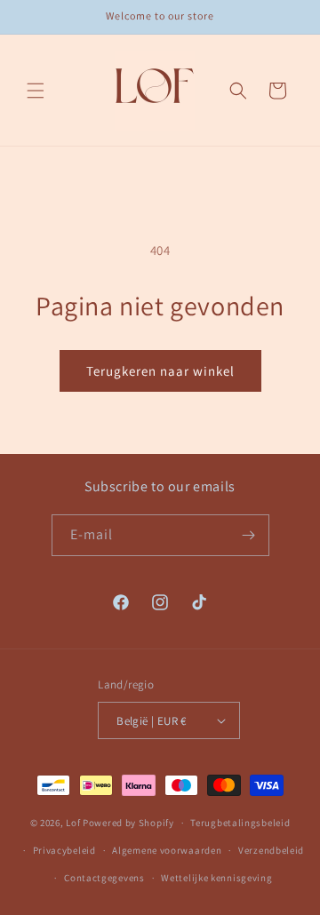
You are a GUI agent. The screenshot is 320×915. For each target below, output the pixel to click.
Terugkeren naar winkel (160, 370)
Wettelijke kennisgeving (216, 877)
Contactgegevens (104, 877)
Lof (73, 822)
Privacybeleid (64, 850)
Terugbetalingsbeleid (240, 822)
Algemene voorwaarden (166, 850)
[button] (35, 90)
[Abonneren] (248, 535)
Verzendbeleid (271, 850)
